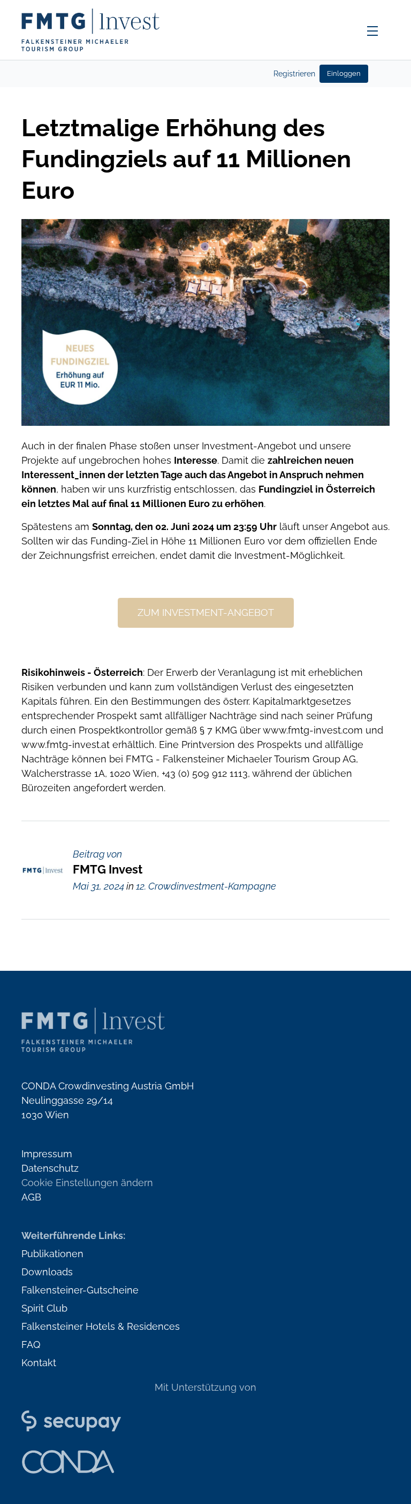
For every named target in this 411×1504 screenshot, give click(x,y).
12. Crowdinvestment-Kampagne (206, 886)
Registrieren (294, 73)
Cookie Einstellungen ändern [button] (87, 1182)
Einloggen (344, 73)
